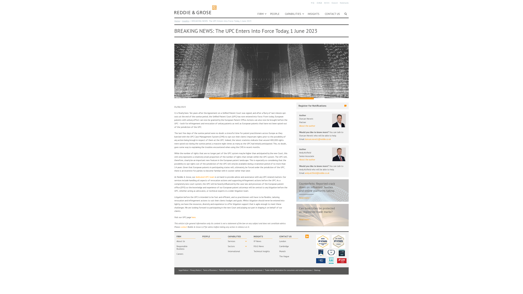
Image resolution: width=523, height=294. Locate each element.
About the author (307, 125)
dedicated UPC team (205, 177)
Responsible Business (182, 247)
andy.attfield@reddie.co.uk (317, 173)
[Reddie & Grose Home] (195, 9)
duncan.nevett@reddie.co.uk (318, 139)
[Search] (346, 14)
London (282, 241)
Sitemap (317, 270)
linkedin (307, 236)
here (194, 217)
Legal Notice (183, 270)
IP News (257, 241)
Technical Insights (262, 251)
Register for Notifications (312, 105)
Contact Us (332, 14)
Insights (313, 14)
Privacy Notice (195, 270)
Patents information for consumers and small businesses (240, 270)
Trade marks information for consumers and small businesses (288, 270)
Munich (282, 251)
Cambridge (284, 246)
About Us (181, 241)
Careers (180, 253)
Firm (260, 14)
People (274, 14)
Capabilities (293, 14)
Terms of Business (210, 270)
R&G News (259, 246)
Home (177, 21)
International (234, 251)
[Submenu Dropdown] (265, 14)
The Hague (284, 256)
